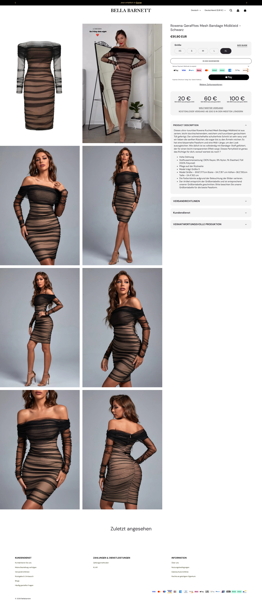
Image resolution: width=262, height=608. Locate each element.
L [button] (214, 50)
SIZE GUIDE (242, 45)
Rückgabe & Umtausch (24, 576)
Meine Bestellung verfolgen (25, 567)
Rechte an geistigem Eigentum (184, 576)
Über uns (175, 563)
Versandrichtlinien (22, 572)
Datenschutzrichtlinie (180, 572)
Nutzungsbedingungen (180, 567)
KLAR (95, 567)
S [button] (191, 50)
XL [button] (226, 50)
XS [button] (180, 50)
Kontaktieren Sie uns (23, 563)
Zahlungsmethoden (101, 563)
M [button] (203, 50)
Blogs (17, 581)
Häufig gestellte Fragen (24, 585)
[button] (231, 10)
